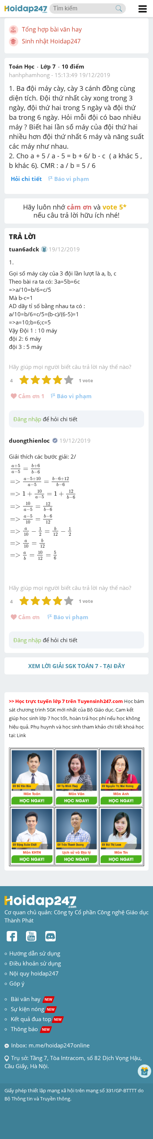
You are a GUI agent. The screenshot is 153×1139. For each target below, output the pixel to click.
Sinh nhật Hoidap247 (51, 41)
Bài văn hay (30, 999)
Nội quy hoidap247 (34, 973)
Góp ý (17, 983)
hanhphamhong (29, 75)
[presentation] (43, 512)
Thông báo (30, 1029)
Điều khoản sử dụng (35, 963)
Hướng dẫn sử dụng (34, 953)
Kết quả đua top (36, 1019)
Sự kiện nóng (33, 1009)
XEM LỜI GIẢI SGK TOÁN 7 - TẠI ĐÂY (76, 666)
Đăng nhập (27, 419)
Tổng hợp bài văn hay (52, 29)
